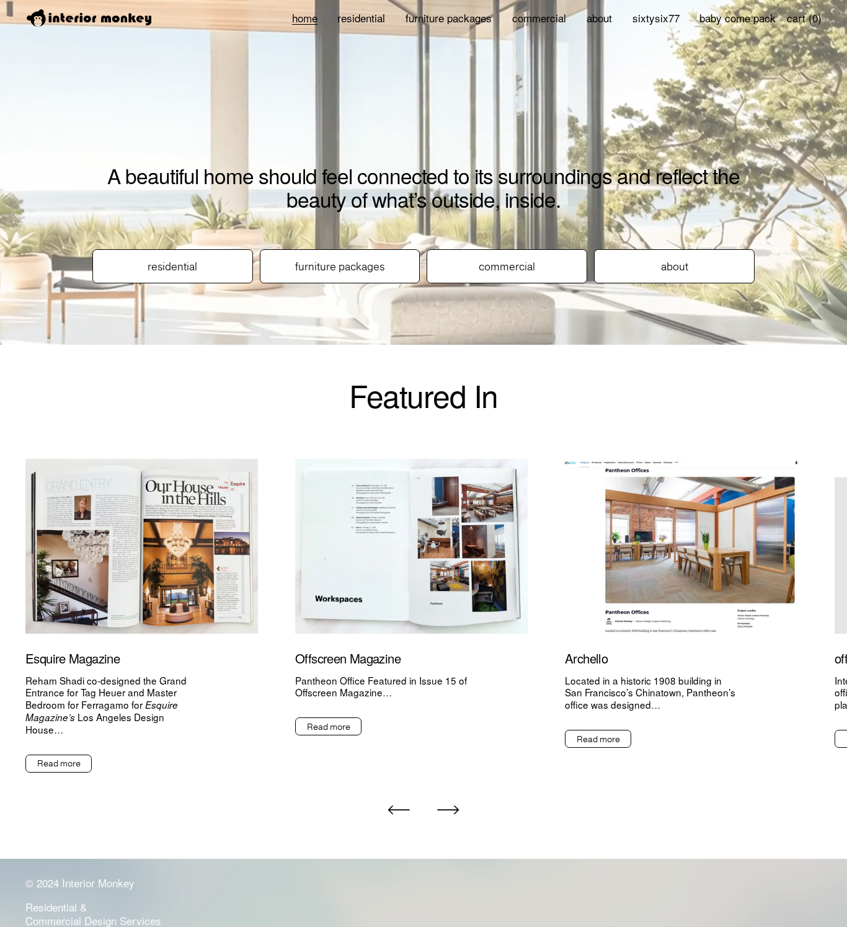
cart (804, 18)
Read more (59, 763)
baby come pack (737, 17)
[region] (423, 616)
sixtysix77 (656, 17)
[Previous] (398, 809)
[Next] (448, 809)
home (304, 17)
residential (361, 17)
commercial (539, 17)
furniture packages (449, 17)
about (599, 17)
